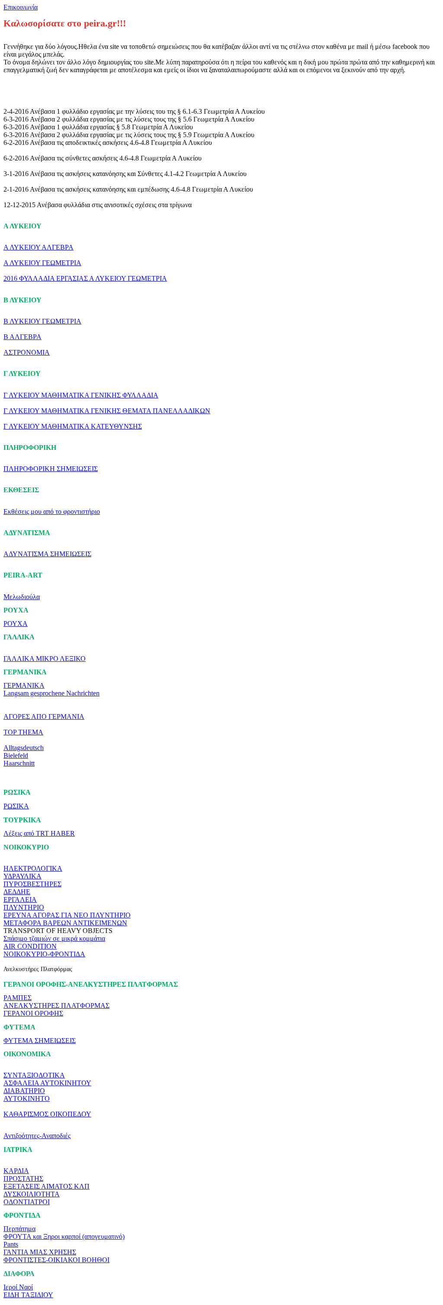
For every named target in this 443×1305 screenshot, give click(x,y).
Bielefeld (15, 755)
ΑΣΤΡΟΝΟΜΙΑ (26, 352)
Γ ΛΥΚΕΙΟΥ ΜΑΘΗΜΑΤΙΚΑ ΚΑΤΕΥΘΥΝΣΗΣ (72, 426)
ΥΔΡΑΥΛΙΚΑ (22, 876)
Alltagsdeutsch (23, 747)
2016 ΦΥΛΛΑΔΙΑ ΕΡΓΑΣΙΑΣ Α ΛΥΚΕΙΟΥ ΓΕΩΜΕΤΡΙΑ (85, 278)
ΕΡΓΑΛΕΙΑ (20, 899)
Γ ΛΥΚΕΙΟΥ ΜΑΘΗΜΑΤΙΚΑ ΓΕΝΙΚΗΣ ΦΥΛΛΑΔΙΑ (80, 395)
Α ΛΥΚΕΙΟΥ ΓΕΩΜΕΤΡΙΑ (42, 262)
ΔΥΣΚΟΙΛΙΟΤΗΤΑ (31, 1194)
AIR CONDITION (30, 946)
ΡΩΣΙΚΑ (16, 806)
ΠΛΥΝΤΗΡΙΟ (23, 907)
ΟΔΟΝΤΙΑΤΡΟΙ (26, 1202)
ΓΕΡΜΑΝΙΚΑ (24, 685)
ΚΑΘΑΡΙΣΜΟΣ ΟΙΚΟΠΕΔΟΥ (47, 1114)
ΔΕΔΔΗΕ (16, 891)
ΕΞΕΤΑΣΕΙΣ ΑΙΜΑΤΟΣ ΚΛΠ (46, 1186)
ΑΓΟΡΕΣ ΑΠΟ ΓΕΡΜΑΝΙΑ (43, 716)
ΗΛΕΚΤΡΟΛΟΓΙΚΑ (32, 868)
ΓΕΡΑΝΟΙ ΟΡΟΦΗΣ (33, 1013)
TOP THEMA (23, 732)
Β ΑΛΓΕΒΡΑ (22, 336)
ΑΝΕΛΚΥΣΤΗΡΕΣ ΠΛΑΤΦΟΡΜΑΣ (56, 1005)
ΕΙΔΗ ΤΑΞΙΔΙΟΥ (28, 1295)
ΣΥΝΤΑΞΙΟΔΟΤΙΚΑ (34, 1075)
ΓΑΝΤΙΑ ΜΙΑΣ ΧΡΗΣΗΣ (39, 1252)
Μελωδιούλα (21, 596)
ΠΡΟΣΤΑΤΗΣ (23, 1178)
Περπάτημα (19, 1228)
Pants (10, 1244)
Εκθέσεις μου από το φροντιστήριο (51, 511)
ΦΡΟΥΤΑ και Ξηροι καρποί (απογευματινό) (64, 1236)
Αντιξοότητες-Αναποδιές (37, 1135)
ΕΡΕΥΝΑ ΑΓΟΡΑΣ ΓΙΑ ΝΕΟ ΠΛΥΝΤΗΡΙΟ (67, 915)
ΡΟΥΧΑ (15, 623)
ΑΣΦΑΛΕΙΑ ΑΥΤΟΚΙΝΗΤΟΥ (47, 1083)
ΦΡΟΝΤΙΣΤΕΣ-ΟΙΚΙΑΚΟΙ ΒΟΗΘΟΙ (56, 1259)
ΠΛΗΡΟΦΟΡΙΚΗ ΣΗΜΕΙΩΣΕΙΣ (50, 468)
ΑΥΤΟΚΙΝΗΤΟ (26, 1098)
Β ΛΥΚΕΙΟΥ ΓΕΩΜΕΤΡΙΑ (42, 321)
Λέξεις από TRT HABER (39, 833)
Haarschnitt (19, 763)
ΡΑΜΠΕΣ (17, 997)
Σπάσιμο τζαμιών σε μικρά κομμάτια (54, 938)
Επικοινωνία (20, 7)
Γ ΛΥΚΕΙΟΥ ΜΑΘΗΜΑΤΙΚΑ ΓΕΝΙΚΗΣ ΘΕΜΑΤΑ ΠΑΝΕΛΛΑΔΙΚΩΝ (106, 410)
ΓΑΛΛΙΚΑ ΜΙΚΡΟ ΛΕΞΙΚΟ (44, 658)
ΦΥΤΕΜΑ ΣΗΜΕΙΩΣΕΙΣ (39, 1040)
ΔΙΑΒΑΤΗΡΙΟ (24, 1090)
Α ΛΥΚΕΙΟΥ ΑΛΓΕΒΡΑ (38, 247)
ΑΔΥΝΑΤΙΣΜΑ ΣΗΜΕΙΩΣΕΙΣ (47, 554)
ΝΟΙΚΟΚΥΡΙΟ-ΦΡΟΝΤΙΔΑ (44, 954)
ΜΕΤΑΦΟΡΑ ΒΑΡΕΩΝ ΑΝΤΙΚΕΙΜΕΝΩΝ (65, 923)
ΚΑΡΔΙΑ (16, 1170)
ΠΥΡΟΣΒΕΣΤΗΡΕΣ (32, 884)
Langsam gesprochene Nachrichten (51, 693)
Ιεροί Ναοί (18, 1287)
